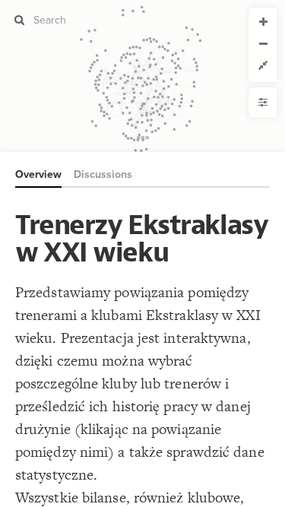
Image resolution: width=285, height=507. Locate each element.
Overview (38, 174)
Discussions (103, 174)
